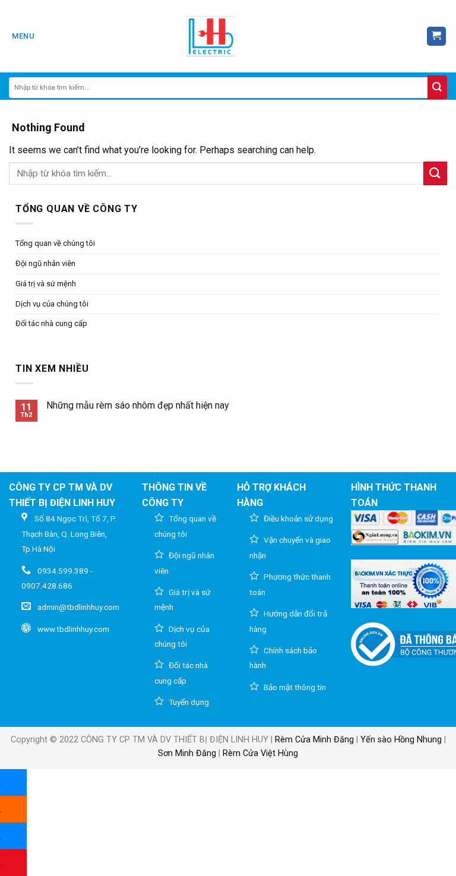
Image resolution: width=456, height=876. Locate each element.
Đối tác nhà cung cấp (51, 323)
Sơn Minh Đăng (187, 753)
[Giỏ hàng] (436, 36)
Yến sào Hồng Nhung (401, 740)
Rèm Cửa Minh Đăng (314, 740)
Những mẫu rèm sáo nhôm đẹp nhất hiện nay (137, 405)
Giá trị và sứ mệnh (45, 283)
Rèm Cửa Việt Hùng (260, 753)
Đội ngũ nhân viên (45, 263)
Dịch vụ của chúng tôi (51, 303)
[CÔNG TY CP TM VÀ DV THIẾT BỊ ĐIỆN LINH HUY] (210, 36)
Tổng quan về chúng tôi (55, 243)
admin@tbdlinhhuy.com (78, 607)
